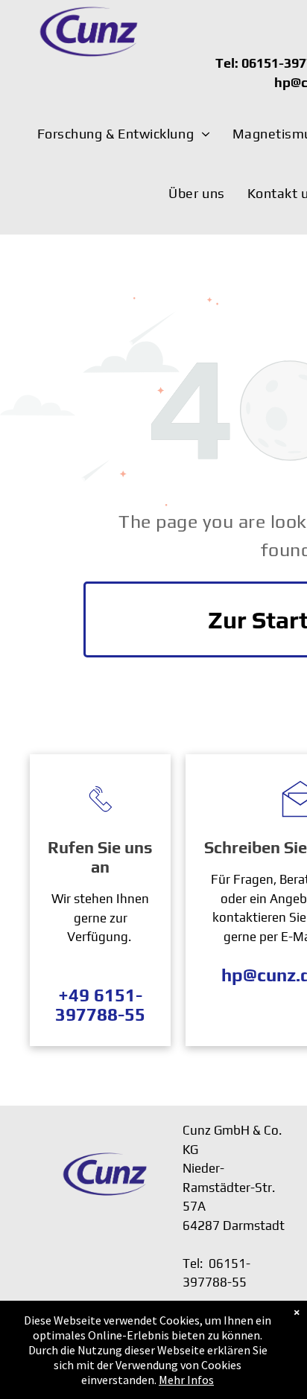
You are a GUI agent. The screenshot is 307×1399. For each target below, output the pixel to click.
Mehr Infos (186, 1379)
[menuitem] (123, 134)
